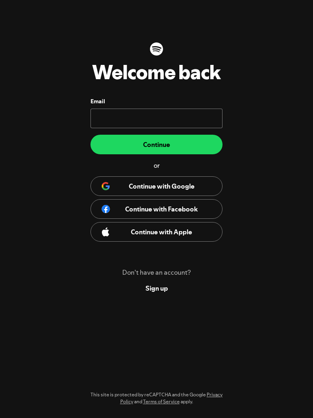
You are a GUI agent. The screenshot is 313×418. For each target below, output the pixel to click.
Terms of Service (161, 401)
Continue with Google (161, 186)
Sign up (156, 288)
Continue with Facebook (161, 209)
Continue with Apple (161, 231)
